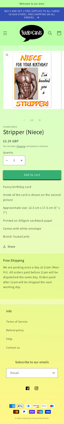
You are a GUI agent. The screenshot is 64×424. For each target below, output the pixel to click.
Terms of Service (16, 321)
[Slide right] (40, 120)
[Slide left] (24, 120)
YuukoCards (27, 418)
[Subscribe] (53, 373)
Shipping (20, 146)
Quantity (8, 152)
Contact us (13, 347)
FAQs (9, 339)
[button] (5, 33)
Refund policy (15, 330)
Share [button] (11, 246)
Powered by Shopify (40, 418)
